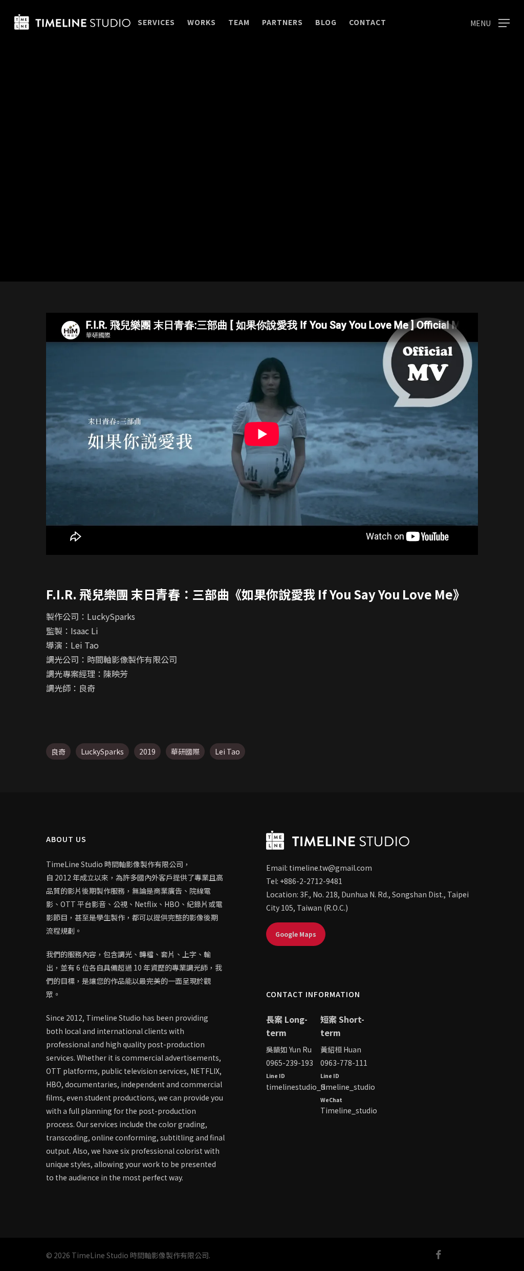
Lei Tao (227, 751)
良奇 (58, 751)
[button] (490, 22)
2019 (147, 751)
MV (262, 234)
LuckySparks (102, 751)
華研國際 (185, 751)
